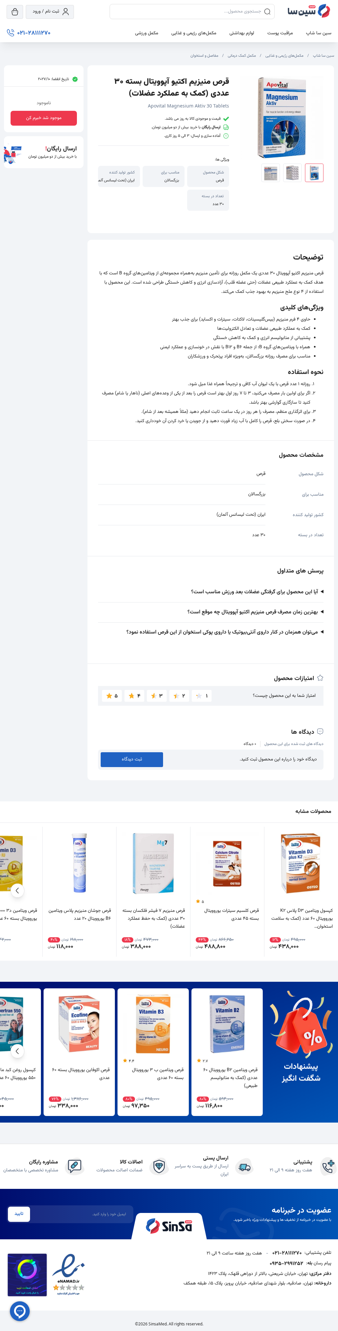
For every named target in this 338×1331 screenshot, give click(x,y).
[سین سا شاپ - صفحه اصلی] (309, 11)
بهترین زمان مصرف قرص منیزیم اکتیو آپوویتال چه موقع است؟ (252, 612)
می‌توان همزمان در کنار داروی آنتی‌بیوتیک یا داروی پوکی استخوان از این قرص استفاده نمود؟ (222, 632)
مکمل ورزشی (146, 33)
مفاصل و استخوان (204, 56)
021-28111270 (287, 1253)
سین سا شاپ (318, 33)
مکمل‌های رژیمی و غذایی (193, 33)
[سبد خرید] (15, 12)
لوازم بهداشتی (241, 33)
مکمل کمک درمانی (242, 56)
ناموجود (44, 103)
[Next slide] (17, 892)
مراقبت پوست (280, 33)
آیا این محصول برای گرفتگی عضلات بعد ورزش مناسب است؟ (254, 592)
